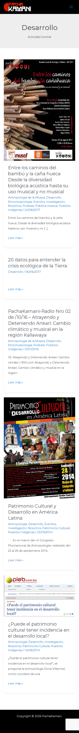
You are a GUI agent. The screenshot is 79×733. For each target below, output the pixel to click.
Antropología (17, 524)
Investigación (55, 202)
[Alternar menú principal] (71, 7)
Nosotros (14, 206)
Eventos (39, 202)
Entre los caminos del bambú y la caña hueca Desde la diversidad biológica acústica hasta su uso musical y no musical (38, 179)
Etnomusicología (20, 202)
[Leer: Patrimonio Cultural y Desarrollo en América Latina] (39, 448)
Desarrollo (53, 197)
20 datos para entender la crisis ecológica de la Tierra (37, 263)
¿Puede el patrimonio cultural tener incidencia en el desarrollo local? (38, 630)
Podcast (28, 206)
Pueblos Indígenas (21, 532)
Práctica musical (46, 206)
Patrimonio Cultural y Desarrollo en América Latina (33, 512)
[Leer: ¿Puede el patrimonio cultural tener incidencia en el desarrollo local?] (39, 596)
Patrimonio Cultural (56, 528)
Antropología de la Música (26, 197)
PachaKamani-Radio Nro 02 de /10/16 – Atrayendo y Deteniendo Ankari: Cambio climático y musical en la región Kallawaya (39, 323)
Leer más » (15, 237)
